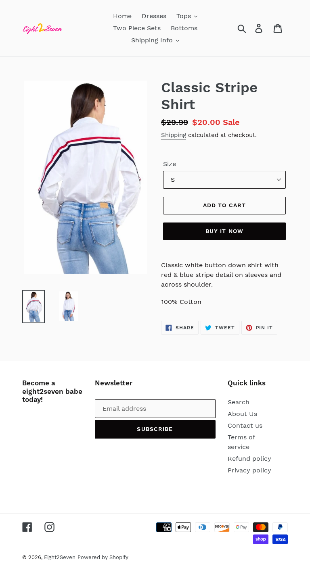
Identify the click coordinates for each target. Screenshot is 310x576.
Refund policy (249, 458)
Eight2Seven (59, 557)
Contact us (245, 425)
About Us (242, 414)
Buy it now (224, 231)
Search (238, 402)
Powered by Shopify (103, 557)
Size (169, 164)
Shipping (173, 135)
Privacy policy (249, 470)
